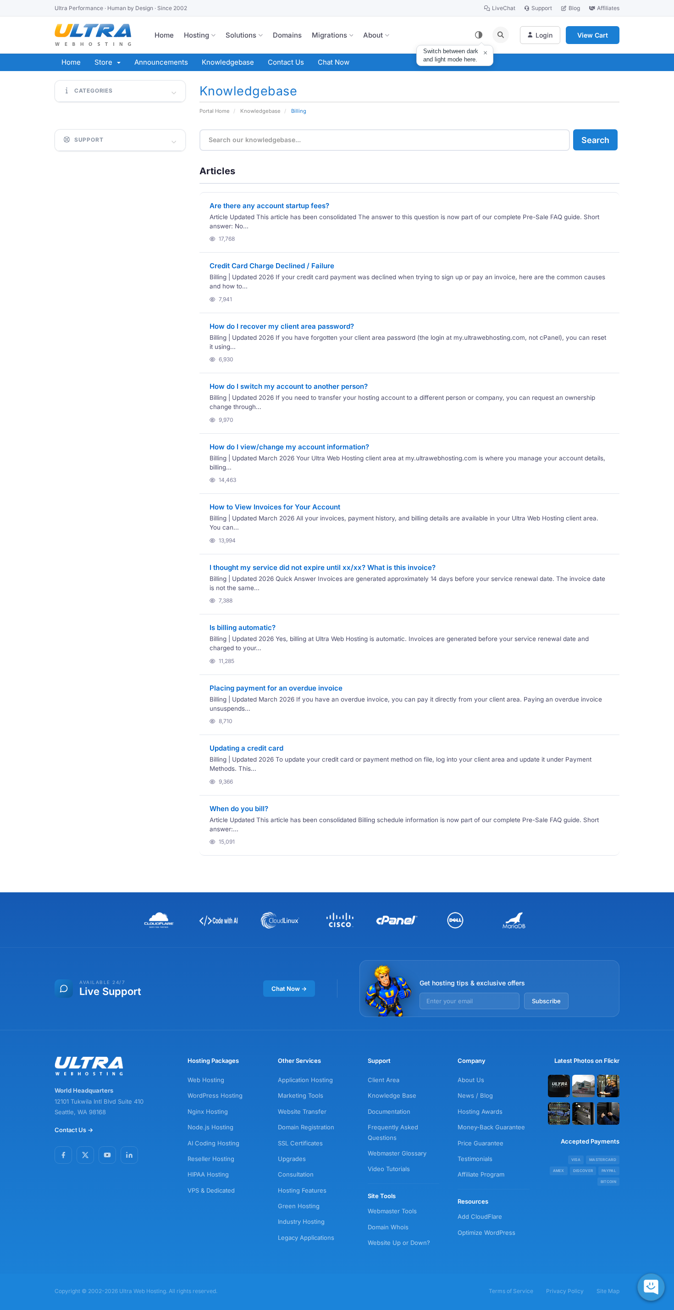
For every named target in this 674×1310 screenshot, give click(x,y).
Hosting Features (302, 1190)
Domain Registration (306, 1127)
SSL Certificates (300, 1143)
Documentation (389, 1111)
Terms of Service (511, 1291)
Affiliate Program (481, 1174)
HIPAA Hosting (208, 1174)
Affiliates (608, 8)
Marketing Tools (300, 1095)
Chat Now (333, 62)
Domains (287, 35)
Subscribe (546, 1001)
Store (105, 62)
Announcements (161, 62)
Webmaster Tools (392, 1211)
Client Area (383, 1079)
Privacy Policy (565, 1291)
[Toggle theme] (478, 35)
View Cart (592, 35)
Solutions (241, 35)
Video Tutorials (389, 1168)
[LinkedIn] (129, 1155)
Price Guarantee (480, 1143)
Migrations (329, 35)
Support (541, 8)
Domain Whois (388, 1227)
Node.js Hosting (210, 1127)
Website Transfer (302, 1111)
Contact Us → (74, 1129)
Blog (574, 8)
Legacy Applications (306, 1237)
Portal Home (214, 111)
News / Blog (475, 1095)
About (373, 35)
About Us (471, 1079)
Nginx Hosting (208, 1111)
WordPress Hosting (215, 1095)
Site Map (608, 1291)
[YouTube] (107, 1155)
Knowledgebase (228, 62)
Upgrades (292, 1158)
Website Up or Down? (399, 1242)
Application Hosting (305, 1079)
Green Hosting (299, 1206)
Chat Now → (289, 988)
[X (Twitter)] (85, 1155)
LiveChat (503, 8)
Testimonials (475, 1158)
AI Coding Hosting (213, 1143)
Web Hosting (206, 1079)
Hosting (196, 35)
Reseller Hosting (211, 1158)
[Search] (500, 35)
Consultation (296, 1174)
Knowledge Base (392, 1095)
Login (544, 35)
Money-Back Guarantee (491, 1127)
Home (164, 35)
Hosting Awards (480, 1111)
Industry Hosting (301, 1221)
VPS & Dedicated (211, 1190)
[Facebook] (63, 1155)
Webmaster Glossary (397, 1153)
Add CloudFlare (480, 1216)
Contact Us (286, 62)
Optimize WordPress (486, 1232)
